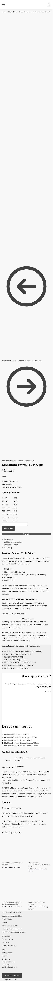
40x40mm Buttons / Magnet (11, 907)
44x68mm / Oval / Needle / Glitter (17, 735)
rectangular (18, 827)
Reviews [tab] (8, 548)
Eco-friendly (6, 862)
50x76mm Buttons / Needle (11, 867)
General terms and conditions (12, 916)
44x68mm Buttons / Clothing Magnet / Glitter (21, 743)
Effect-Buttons (25, 821)
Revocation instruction (10, 926)
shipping (9, 484)
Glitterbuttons (37, 821)
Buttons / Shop (12, 12)
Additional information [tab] (13, 542)
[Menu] (5, 5)
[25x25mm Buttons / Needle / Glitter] (39, 848)
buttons (31, 824)
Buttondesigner (7, 953)
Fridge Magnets (8, 902)
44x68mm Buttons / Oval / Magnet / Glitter (20, 737)
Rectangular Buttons (25, 12)
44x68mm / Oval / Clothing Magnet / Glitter (21, 746)
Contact (4, 956)
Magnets (18, 902)
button (25, 824)
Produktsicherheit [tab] (11, 545)
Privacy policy (7, 919)
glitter (37, 824)
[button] (49, 4)
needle (42, 824)
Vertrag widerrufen (12, 975)
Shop (3, 950)
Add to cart (8, 528)
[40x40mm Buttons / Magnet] (13, 888)
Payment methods (8, 939)
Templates (5, 942)
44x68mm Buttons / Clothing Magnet (38, 908)
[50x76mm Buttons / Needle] (13, 848)
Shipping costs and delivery (11, 929)
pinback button (7, 827)
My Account (6, 936)
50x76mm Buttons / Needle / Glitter (17, 740)
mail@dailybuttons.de (9, 967)
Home (3, 12)
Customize (26, 534)
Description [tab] (8, 539)
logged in (15, 816)
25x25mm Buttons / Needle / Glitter (37, 870)
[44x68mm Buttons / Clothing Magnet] (39, 888)
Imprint (4, 922)
